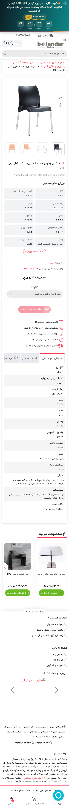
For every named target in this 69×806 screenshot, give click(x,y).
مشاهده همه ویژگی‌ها (35, 251)
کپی (28, 16)
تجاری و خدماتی (48, 62)
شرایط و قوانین (55, 665)
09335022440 (23, 35)
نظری (51, 263)
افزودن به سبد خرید (31, 309)
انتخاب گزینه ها (49, 593)
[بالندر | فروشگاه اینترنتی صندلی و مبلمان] (51, 43)
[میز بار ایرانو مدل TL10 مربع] (51, 556)
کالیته (34, 287)
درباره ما (58, 660)
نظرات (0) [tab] (9, 358)
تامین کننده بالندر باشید (50, 630)
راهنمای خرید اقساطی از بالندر (47, 635)
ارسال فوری (43, 35)
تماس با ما (57, 654)
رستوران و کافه (29, 62)
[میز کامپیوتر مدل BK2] (17, 556)
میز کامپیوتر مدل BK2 (17, 574)
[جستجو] (5, 53)
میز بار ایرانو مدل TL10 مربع (51, 574)
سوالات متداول (55, 624)
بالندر (62, 62)
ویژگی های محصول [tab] (51, 358)
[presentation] (6, 150)
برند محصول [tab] (28, 358)
